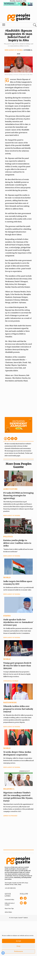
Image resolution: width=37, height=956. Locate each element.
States (7, 616)
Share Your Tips (9, 908)
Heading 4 (8, 789)
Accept (18, 941)
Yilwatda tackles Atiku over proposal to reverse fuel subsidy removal (18, 709)
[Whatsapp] (12, 438)
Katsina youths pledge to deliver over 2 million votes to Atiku (17, 543)
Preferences (18, 951)
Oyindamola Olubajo (10, 681)
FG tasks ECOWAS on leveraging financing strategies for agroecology (18, 495)
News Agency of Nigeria (14, 50)
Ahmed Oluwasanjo (10, 816)
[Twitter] (8, 438)
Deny (18, 946)
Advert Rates (8, 912)
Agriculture (10, 489)
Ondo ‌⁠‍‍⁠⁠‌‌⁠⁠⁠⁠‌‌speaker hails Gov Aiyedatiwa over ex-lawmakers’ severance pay (18, 622)
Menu (12, 25)
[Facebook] (5, 438)
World (7, 577)
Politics (8, 536)
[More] (15, 438)
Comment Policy (9, 899)
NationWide (10, 702)
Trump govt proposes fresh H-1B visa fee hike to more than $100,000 (17, 666)
